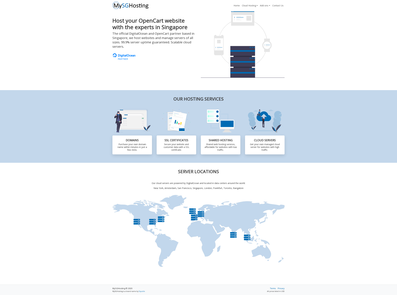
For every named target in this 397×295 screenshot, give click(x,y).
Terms (273, 288)
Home (237, 5)
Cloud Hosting (249, 5)
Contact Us (277, 5)
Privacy (281, 288)
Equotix (142, 291)
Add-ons (264, 5)
